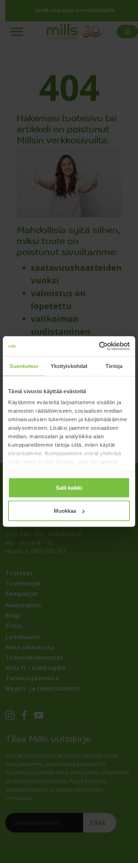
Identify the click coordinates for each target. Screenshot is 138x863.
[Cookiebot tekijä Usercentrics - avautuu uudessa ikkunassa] (99, 346)
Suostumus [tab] (24, 366)
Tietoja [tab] (113, 366)
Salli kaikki (69, 487)
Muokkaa (65, 511)
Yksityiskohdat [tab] (69, 366)
